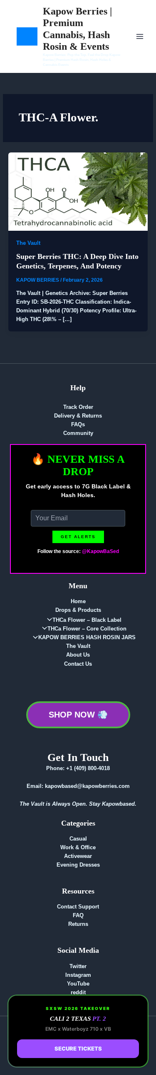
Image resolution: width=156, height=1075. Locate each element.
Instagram (78, 975)
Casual (78, 839)
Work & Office (78, 847)
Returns (78, 924)
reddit (78, 992)
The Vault (28, 243)
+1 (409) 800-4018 (88, 768)
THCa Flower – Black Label (86, 620)
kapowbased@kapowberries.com (87, 786)
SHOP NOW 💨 (78, 714)
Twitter (78, 966)
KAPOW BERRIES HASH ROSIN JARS (86, 637)
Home (78, 601)
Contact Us (78, 664)
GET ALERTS (78, 536)
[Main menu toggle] (140, 36)
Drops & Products (78, 610)
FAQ (78, 915)
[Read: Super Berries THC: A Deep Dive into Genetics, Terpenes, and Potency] (78, 191)
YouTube (78, 984)
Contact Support (78, 906)
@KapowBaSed (100, 551)
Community (78, 433)
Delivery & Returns (78, 416)
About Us (78, 655)
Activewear (78, 856)
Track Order (78, 407)
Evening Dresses (78, 865)
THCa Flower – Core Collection (86, 629)
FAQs (78, 424)
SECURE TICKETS (78, 1048)
